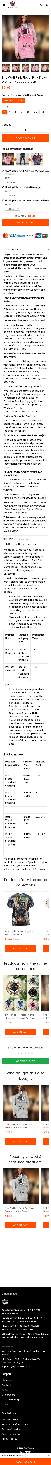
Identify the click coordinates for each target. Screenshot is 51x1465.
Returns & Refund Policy (15, 1424)
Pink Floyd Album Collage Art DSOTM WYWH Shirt (19, 933)
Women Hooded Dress (30, 95)
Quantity (6, 125)
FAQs (5, 1390)
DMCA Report (25, 1452)
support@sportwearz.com (16, 1366)
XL (21, 112)
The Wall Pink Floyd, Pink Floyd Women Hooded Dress (19, 1126)
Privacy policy (9, 1439)
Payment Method (11, 1434)
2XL (28, 112)
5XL (5, 117)
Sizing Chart (8, 1394)
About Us (7, 1380)
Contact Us (8, 1385)
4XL (42, 112)
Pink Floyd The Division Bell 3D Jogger (23, 187)
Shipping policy (10, 1419)
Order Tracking (10, 1399)
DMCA (5, 1404)
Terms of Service (11, 1429)
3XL (35, 112)
